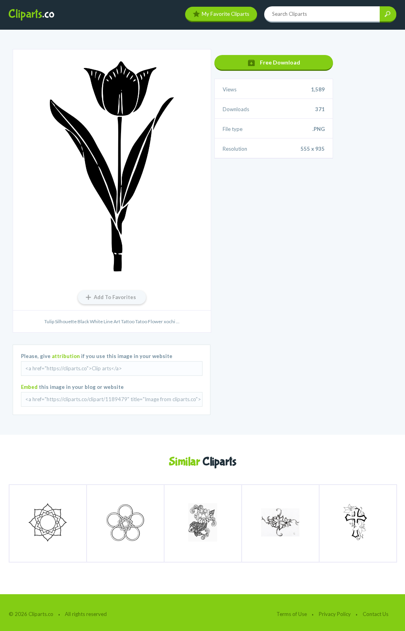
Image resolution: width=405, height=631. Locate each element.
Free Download (280, 62)
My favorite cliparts (225, 14)
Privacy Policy (335, 614)
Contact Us (375, 614)
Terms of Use (291, 614)
